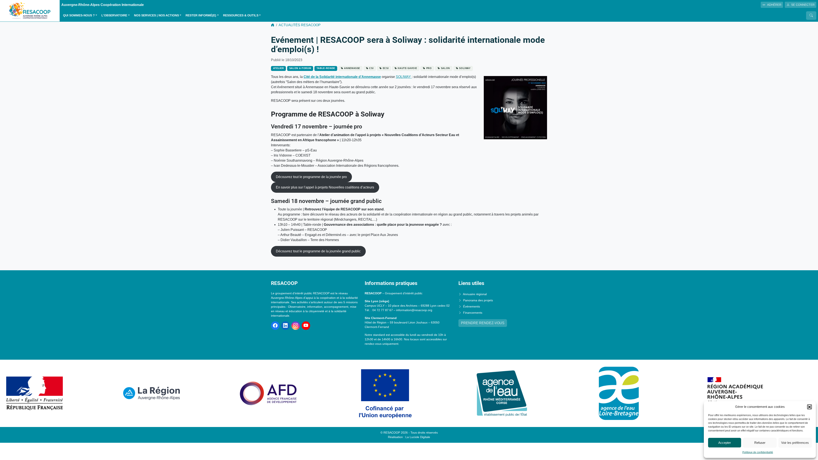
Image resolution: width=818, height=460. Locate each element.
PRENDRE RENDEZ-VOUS (482, 323)
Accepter (724, 442)
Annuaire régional (475, 294)
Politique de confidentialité (757, 452)
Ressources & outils (240, 15)
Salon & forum (300, 68)
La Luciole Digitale (417, 437)
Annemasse (352, 68)
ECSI (386, 68)
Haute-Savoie (407, 68)
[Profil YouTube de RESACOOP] (306, 325)
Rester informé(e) (201, 15)
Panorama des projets (478, 300)
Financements (472, 312)
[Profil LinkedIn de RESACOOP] (285, 325)
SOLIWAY (404, 77)
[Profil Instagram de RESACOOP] (295, 325)
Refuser (759, 442)
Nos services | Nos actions (156, 15)
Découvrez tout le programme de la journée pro (311, 177)
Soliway (465, 68)
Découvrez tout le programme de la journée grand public (318, 251)
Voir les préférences (795, 442)
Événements (471, 306)
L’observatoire (114, 15)
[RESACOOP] (30, 10)
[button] (809, 407)
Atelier (278, 68)
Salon (445, 68)
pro (429, 68)
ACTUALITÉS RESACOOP (300, 25)
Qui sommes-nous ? (79, 15)
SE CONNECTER (803, 4)
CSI (371, 68)
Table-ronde (326, 68)
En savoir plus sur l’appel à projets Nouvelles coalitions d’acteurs (325, 187)
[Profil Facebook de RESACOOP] (275, 325)
